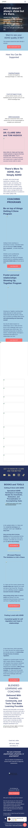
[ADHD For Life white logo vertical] (14, 780)
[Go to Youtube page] (4, 475)
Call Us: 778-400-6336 (14, 793)
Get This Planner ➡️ (14, 605)
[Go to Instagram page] (19, 475)
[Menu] (25, 1)
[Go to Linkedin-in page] (9, 475)
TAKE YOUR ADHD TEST (14, 46)
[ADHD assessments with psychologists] (14, 111)
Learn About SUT (14, 340)
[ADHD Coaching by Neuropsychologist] (14, 68)
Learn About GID (14, 266)
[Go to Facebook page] (14, 475)
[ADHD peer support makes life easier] (14, 89)
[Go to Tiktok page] (24, 475)
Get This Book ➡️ (14, 545)
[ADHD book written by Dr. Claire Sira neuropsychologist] (14, 513)
